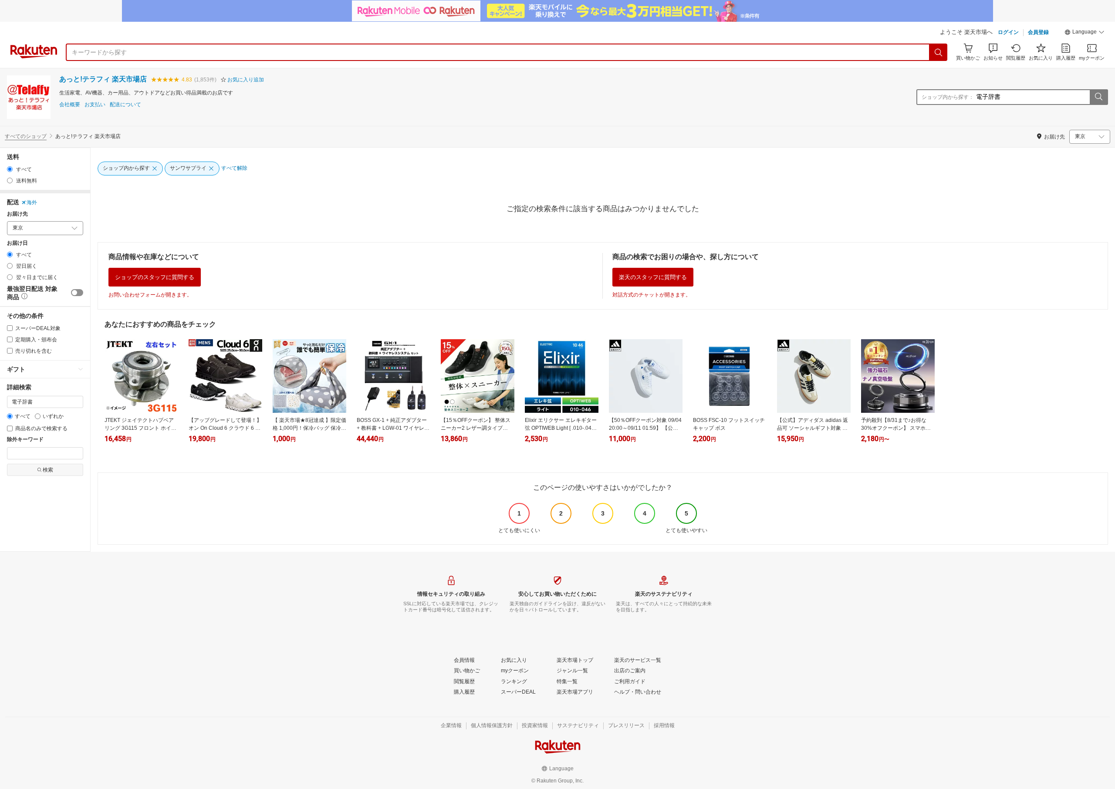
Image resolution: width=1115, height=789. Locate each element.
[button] (1084, 33)
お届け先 (17, 214)
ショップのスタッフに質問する (154, 277)
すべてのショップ (26, 136)
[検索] (938, 52)
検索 (48, 470)
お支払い (94, 105)
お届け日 (17, 243)
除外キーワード (25, 439)
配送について (125, 105)
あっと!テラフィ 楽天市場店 (103, 79)
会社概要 (69, 105)
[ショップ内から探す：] (1098, 97)
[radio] (10, 169)
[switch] (77, 292)
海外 (32, 202)
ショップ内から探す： (948, 97)
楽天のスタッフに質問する (653, 277)
